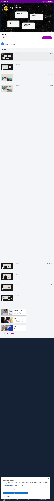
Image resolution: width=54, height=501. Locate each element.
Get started (49, 1)
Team (16, 499)
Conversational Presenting (6, 500)
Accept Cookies (15, 493)
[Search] (43, 2)
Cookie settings (6, 496)
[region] (25, 488)
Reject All (16, 489)
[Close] (48, 478)
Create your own (46, 37)
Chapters (3, 49)
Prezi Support (42, 499)
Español (29, 499)
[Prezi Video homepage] (5, 2)
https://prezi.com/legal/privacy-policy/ (14, 485)
